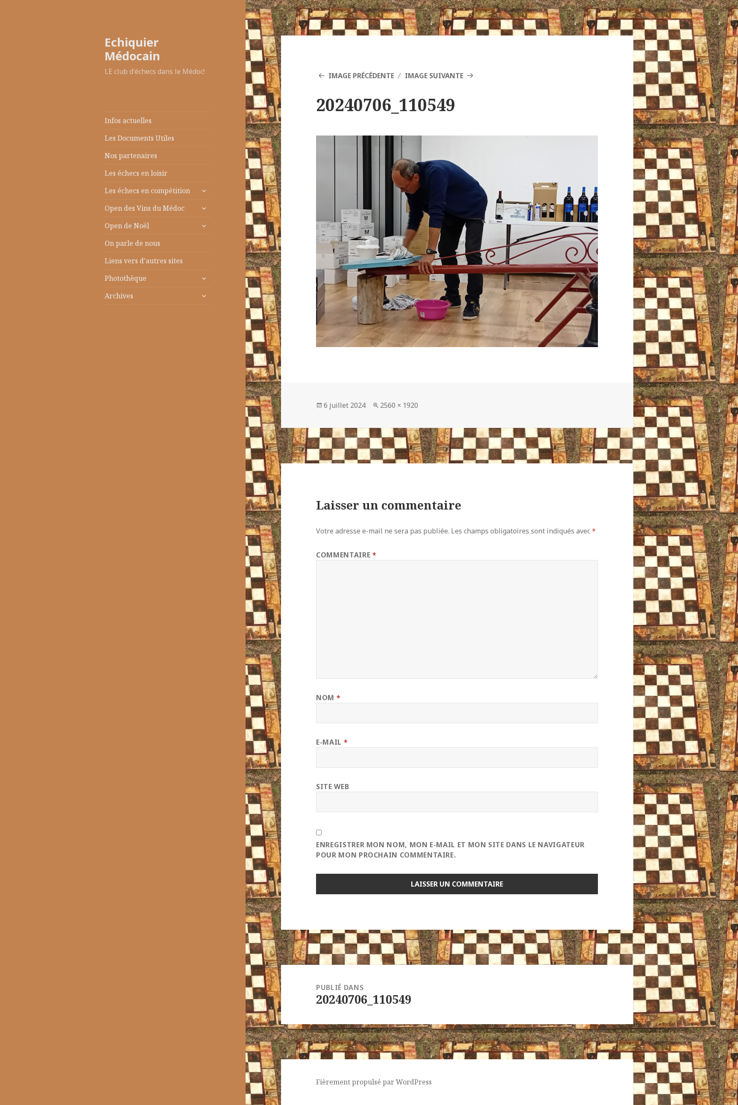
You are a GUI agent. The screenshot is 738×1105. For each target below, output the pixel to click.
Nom (328, 697)
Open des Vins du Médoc (144, 208)
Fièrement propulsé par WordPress (374, 1082)
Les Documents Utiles (139, 138)
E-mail (332, 742)
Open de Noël (127, 225)
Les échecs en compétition (147, 190)
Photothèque (125, 278)
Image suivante (434, 75)
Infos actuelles (128, 120)
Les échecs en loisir (136, 173)
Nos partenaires (131, 155)
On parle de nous (132, 243)
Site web (332, 786)
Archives (119, 296)
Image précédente (361, 75)
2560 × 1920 (399, 405)
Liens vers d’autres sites (144, 260)
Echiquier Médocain (132, 49)
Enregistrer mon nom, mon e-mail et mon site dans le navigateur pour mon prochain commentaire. (450, 850)
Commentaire (346, 555)
